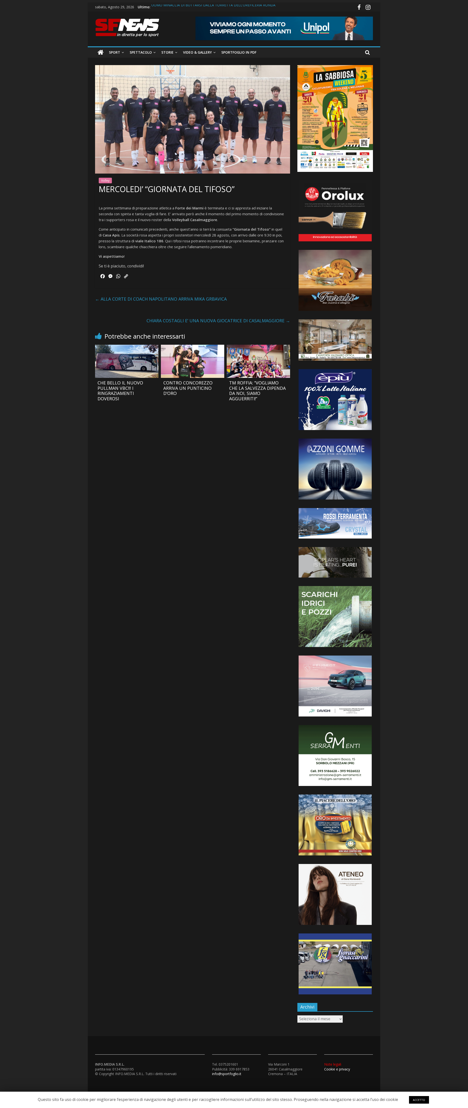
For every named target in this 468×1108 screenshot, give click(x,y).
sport (114, 52)
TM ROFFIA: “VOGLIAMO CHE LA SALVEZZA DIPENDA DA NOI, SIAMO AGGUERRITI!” (257, 391)
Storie (167, 52)
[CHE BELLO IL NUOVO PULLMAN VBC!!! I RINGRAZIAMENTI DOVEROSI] (126, 347)
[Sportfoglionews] (100, 52)
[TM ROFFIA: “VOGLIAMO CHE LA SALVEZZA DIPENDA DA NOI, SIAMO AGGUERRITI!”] (258, 347)
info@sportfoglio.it (226, 1073)
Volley (105, 180)
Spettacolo (141, 52)
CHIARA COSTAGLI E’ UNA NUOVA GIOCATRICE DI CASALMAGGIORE (218, 321)
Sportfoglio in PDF (238, 52)
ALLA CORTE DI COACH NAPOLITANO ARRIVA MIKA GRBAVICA (161, 299)
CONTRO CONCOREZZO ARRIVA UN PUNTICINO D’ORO (188, 388)
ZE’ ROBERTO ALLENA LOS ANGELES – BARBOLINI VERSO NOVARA (205, 7)
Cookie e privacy (337, 1066)
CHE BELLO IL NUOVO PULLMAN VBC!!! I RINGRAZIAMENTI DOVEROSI (120, 391)
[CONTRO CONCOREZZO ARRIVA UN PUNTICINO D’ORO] (192, 347)
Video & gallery (197, 52)
